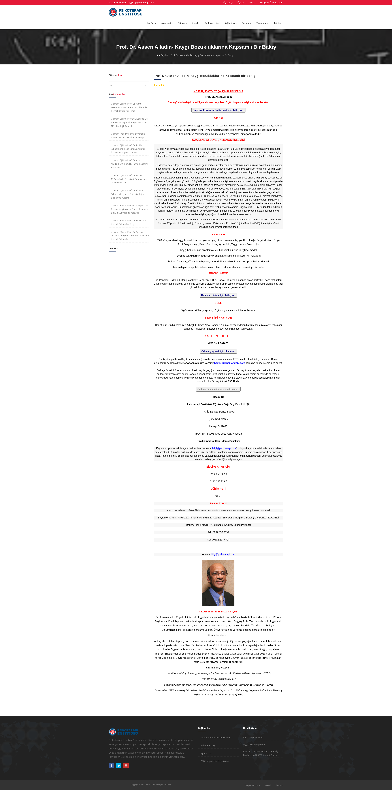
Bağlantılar (229, 23)
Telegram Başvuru (252, 785)
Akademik (166, 23)
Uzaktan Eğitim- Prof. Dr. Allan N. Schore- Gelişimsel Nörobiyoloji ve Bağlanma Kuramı (128, 194)
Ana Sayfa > (162, 55)
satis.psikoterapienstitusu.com (215, 737)
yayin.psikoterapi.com (216, 152)
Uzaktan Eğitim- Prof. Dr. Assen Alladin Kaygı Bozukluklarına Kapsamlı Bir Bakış (129, 164)
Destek (268, 785)
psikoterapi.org (208, 745)
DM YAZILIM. (150, 784)
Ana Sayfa (151, 23)
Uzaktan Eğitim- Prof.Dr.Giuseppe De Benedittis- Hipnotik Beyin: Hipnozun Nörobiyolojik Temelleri (129, 122)
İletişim (277, 23)
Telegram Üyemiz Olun (271, 2)
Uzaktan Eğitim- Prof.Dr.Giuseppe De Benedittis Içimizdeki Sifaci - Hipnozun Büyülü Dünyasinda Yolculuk (129, 209)
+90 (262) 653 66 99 (253, 737)
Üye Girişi (228, 2)
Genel (195, 23)
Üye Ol (240, 2)
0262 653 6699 (119, 2)
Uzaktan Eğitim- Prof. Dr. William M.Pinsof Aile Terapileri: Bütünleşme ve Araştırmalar (129, 179)
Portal (252, 2)
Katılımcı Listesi (212, 23)
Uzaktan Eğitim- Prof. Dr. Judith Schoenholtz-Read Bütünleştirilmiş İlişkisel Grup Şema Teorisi (128, 149)
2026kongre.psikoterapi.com (215, 761)
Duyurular (247, 23)
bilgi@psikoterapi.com (143, 2)
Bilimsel (181, 23)
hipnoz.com (206, 753)
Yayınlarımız (262, 23)
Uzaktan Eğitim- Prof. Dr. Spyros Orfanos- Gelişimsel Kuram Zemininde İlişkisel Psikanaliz (130, 236)
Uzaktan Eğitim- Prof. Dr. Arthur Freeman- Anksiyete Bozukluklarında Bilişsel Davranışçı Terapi (129, 107)
